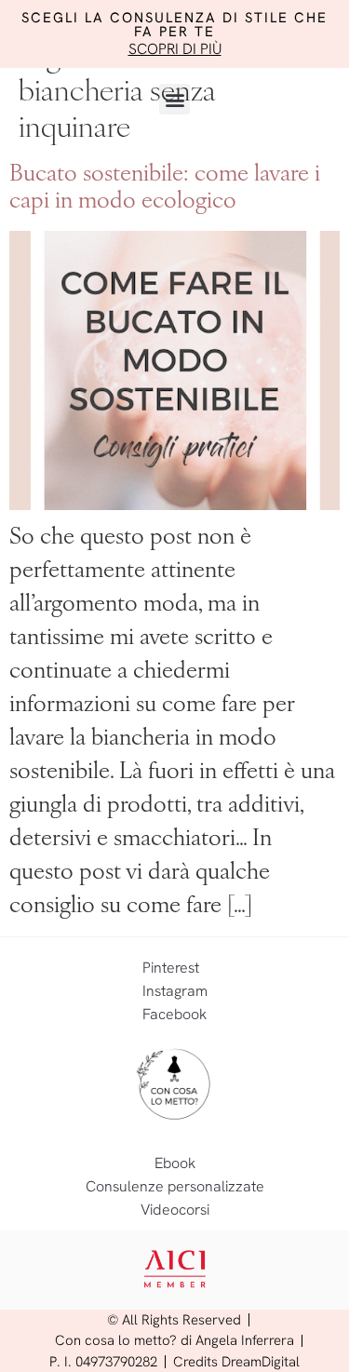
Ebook (174, 1163)
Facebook (174, 1014)
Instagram (175, 991)
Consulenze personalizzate (175, 1186)
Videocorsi (175, 1209)
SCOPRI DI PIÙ (174, 49)
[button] (174, 99)
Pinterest (170, 967)
